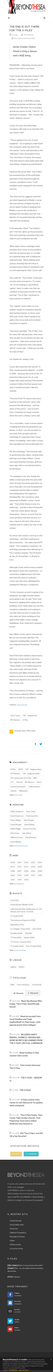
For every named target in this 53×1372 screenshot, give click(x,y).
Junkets (13, 791)
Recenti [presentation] (19, 993)
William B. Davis (16, 837)
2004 (40, 871)
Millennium (23, 791)
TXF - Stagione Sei (30, 715)
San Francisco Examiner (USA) (24, 38)
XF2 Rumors (15, 720)
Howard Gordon (29, 829)
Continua (13, 1370)
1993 (26, 880)
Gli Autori (14, 1228)
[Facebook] (35, 744)
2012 (19, 867)
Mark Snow (14, 833)
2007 (19, 871)
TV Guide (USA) (16, 916)
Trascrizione (36, 985)
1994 (19, 880)
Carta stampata (23, 985)
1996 (40, 875)
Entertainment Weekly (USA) (21, 905)
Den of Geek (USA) (33, 946)
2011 (26, 867)
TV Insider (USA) (17, 946)
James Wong (29, 824)
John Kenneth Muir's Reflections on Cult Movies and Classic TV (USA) (26, 910)
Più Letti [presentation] (34, 993)
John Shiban (26, 833)
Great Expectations (18, 786)
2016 (26, 862)
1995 (12, 880)
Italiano (21, 967)
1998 (26, 875)
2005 (33, 871)
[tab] (19, 993)
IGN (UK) (28, 933)
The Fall (19, 782)
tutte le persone (21, 846)
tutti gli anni (19, 883)
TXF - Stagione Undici (31, 773)
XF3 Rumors (15, 773)
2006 (26, 871)
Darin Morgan (15, 824)
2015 (33, 862)
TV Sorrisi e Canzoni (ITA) (20, 942)
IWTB (20, 769)
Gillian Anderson (17, 811)
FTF (12, 782)
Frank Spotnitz (32, 816)
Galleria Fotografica (18, 1232)
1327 (17, 1154)
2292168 (32, 1154)
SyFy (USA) (36, 929)
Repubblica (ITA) (17, 925)
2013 (12, 867)
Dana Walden (15, 842)
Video (12, 1240)
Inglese (13, 967)
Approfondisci (23, 1370)
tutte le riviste (20, 950)
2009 (40, 867)
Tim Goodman (28, 35)
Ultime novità (15, 1244)
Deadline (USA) (16, 933)
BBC (35, 778)
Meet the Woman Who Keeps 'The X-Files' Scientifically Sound (26, 1004)
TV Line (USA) (15, 937)
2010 (33, 867)
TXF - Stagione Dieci (33, 769)
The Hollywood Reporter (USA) (22, 920)
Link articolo (22, 705)
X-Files (25, 720)
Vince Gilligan (15, 820)
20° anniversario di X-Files (20, 778)
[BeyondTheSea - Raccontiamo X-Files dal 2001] (26, 7)
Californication (34, 786)
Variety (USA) (29, 937)
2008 (12, 871)
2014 (40, 862)
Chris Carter (15, 715)
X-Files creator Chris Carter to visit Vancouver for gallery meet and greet (26, 1103)
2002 (12, 875)
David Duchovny (17, 816)
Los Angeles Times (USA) (20, 929)
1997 (33, 875)
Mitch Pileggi (15, 829)
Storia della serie (17, 1224)
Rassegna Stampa (17, 1236)
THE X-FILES (25, 1090)
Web (12, 985)
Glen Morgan (29, 820)
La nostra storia (16, 1248)
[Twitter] (40, 744)
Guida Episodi (15, 1220)
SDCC (39, 782)
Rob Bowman (31, 837)
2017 (19, 862)
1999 (19, 875)
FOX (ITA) (14, 900)
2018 (12, 862)
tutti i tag (18, 795)
